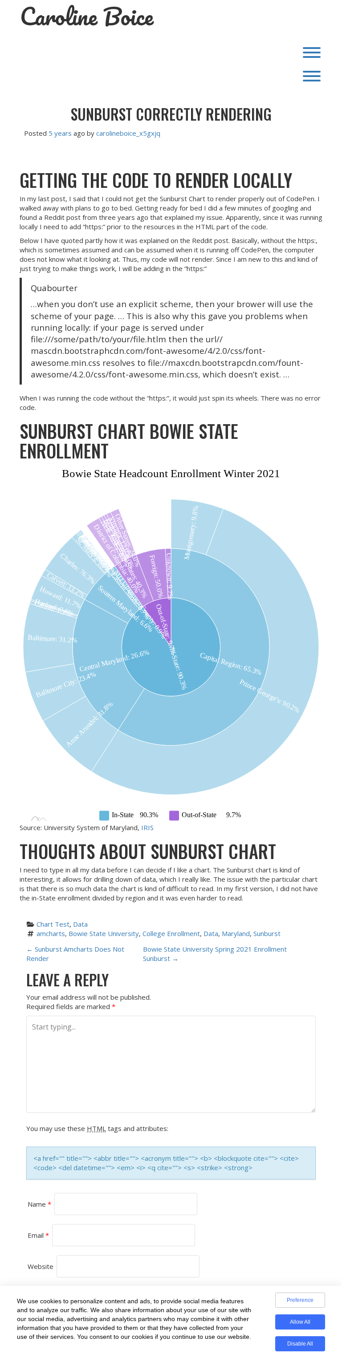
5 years (60, 133)
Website (40, 1266)
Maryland (236, 933)
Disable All (300, 1344)
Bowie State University (104, 933)
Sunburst (267, 933)
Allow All (300, 1322)
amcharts (51, 933)
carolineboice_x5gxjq (128, 133)
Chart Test (53, 924)
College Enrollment (171, 933)
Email (38, 1235)
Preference (300, 1300)
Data (80, 924)
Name (39, 1204)
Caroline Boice (87, 16)
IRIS (147, 827)
